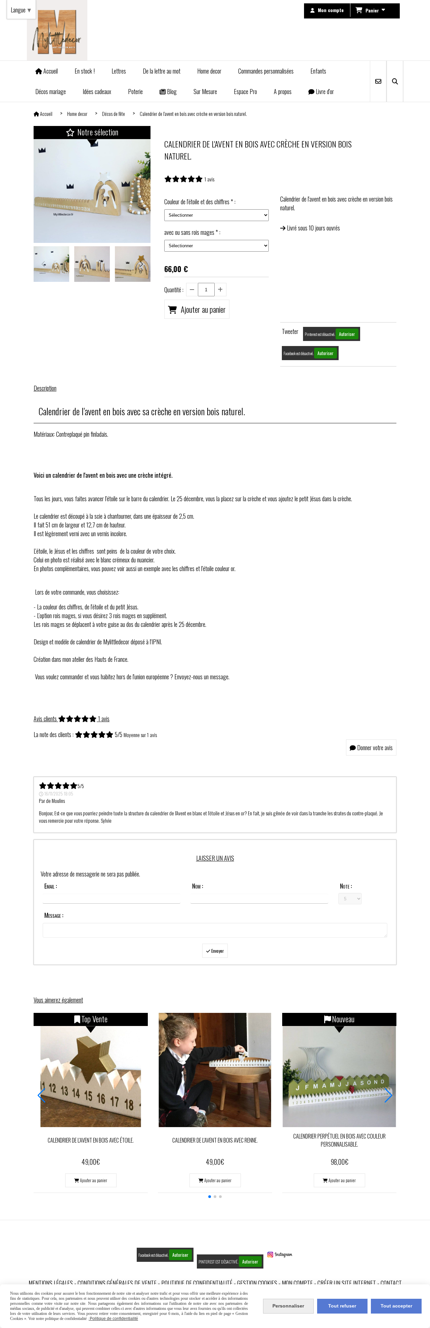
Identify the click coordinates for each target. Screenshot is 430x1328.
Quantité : (173, 289)
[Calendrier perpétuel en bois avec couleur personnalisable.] (339, 1070)
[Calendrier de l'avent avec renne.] (215, 1070)
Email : (50, 886)
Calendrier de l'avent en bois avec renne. (215, 1140)
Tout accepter (396, 1306)
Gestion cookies (257, 1283)
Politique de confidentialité (196, 1283)
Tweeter (290, 331)
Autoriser (347, 334)
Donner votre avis (374, 747)
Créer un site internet (346, 1283)
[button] (141, 264)
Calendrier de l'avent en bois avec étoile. (91, 1140)
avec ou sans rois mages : (192, 232)
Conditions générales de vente (117, 1283)
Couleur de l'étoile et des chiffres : (199, 201)
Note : (346, 886)
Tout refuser (342, 1306)
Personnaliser (288, 1306)
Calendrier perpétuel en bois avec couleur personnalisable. (339, 1140)
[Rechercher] (395, 81)
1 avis (209, 179)
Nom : (197, 886)
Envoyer (217, 950)
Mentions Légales (51, 1283)
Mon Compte (297, 1283)
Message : (53, 915)
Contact (391, 1283)
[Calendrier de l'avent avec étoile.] (91, 1070)
